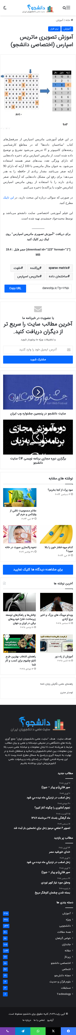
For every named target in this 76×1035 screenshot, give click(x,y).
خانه (68, 20)
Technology (64, 994)
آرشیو (50, 1020)
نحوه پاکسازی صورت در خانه (20, 547)
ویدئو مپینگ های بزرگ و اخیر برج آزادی (56, 617)
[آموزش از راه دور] (56, 643)
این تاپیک (8, 197)
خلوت (17, 268)
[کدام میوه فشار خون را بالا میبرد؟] (56, 534)
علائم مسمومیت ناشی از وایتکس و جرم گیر (23, 512)
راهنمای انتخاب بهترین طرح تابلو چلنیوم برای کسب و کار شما (20, 660)
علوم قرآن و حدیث (60, 982)
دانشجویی (65, 926)
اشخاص (66, 969)
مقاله (68, 951)
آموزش (59, 20)
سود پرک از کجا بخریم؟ (60, 490)
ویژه (68, 920)
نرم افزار (54, 29)
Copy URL (15, 288)
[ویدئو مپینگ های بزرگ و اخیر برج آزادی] (56, 602)
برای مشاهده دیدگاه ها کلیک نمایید (38, 569)
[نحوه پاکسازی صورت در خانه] (19, 534)
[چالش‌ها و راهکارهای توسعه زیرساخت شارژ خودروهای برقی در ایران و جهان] (19, 602)
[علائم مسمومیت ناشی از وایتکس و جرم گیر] (19, 497)
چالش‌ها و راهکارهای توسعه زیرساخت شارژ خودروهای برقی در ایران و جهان (21, 619)
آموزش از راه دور (64, 656)
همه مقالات (64, 932)
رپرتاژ (67, 957)
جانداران (66, 944)
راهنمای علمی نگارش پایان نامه (56, 684)
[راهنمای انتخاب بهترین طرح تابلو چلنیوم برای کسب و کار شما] (19, 643)
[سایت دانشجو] (38, 8)
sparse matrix (58, 268)
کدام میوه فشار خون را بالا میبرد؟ (59, 549)
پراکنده (34, 268)
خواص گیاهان (63, 938)
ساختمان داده (58, 276)
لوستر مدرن (66, 692)
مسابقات (66, 988)
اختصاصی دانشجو (61, 963)
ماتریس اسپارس (28, 276)
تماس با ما (39, 1020)
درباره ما (27, 1020)
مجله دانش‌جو (62, 975)
